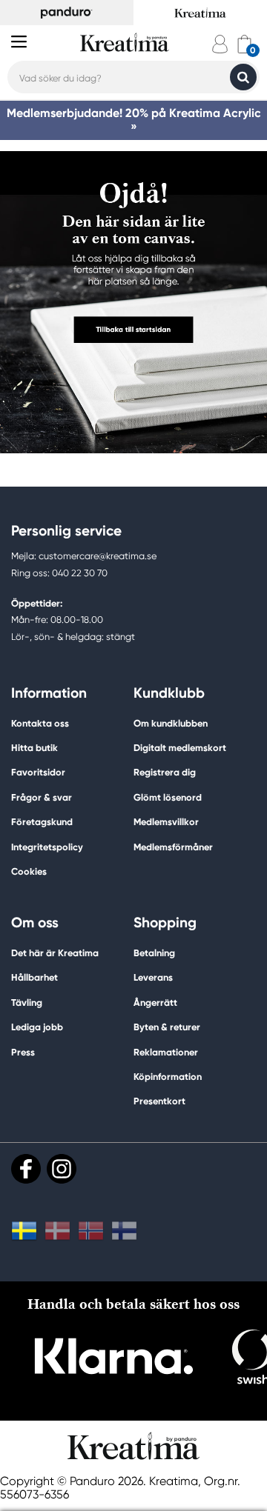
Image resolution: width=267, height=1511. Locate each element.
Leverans (153, 977)
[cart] (244, 44)
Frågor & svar (41, 797)
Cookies (29, 872)
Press (23, 1052)
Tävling (26, 1002)
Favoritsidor (38, 772)
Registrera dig (165, 772)
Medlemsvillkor (166, 821)
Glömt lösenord (168, 797)
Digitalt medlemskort (180, 747)
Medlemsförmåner (173, 847)
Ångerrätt (155, 1002)
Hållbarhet (34, 977)
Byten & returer (167, 1027)
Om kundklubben (171, 723)
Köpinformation (168, 1076)
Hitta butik (34, 747)
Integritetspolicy (47, 847)
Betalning (154, 952)
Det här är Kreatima (55, 952)
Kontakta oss (40, 723)
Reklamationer (166, 1052)
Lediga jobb (37, 1027)
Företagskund (42, 821)
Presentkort (159, 1101)
